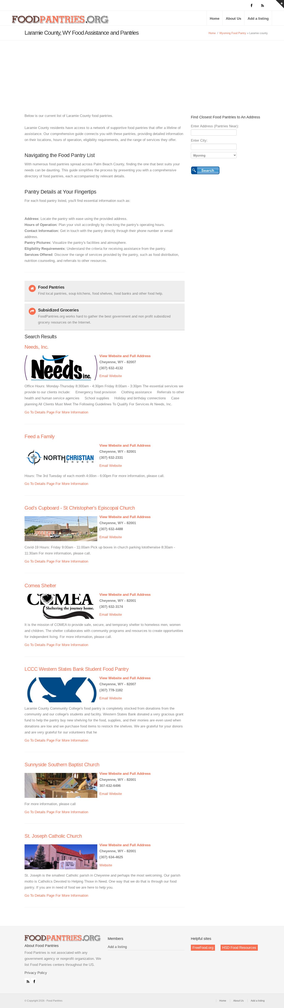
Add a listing (258, 19)
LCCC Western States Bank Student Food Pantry (76, 669)
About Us (233, 19)
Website (115, 376)
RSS (27, 980)
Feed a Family (40, 436)
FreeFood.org (203, 948)
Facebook (33, 980)
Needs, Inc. (37, 347)
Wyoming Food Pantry (232, 33)
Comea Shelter (40, 585)
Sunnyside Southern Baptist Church (62, 764)
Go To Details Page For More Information (56, 412)
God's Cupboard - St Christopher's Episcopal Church (80, 508)
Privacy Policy (36, 973)
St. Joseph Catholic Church (53, 836)
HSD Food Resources (239, 948)
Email (103, 376)
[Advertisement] (142, 71)
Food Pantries (61, 21)
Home (214, 19)
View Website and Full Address (125, 356)
